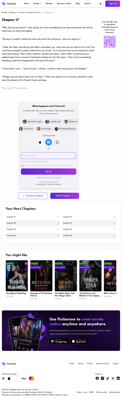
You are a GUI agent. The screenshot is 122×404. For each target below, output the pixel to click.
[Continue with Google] (57, 142)
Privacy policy (101, 392)
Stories (90, 364)
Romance (13, 12)
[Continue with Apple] (40, 142)
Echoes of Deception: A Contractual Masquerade (31, 12)
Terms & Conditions (54, 184)
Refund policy (114, 392)
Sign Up (112, 4)
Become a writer (64, 4)
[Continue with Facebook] (48, 142)
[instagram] (102, 379)
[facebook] (97, 379)
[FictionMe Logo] (9, 364)
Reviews (49, 4)
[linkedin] (118, 379)
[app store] (79, 341)
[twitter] (113, 379)
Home (26, 4)
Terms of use (82, 392)
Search (87, 4)
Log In (58, 177)
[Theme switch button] (100, 4)
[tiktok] (108, 379)
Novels (37, 4)
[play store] (59, 341)
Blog (78, 4)
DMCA (91, 392)
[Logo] (9, 4)
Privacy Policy (40, 184)
